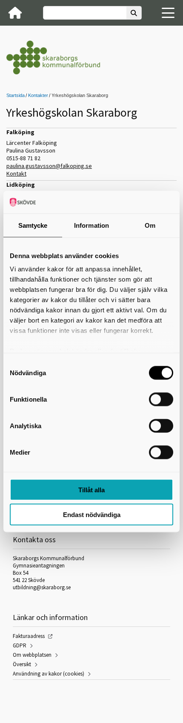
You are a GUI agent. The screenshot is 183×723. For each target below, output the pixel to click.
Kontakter (38, 95)
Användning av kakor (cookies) (48, 673)
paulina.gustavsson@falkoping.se (49, 166)
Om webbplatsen (32, 654)
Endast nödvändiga (91, 514)
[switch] (161, 399)
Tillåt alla (91, 489)
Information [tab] (91, 225)
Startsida (15, 95)
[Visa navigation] (168, 13)
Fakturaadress (29, 636)
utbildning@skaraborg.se (42, 587)
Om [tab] (150, 225)
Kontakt (16, 173)
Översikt (22, 664)
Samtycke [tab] (33, 225)
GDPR (19, 645)
